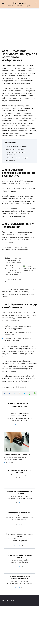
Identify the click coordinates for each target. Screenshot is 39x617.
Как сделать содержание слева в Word (19, 535)
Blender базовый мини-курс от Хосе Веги (19, 492)
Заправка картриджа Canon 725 (17, 454)
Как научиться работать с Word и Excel (19, 556)
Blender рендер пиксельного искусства (19, 514)
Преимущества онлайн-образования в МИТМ (19, 415)
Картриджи (19, 3)
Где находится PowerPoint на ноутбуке (19, 471)
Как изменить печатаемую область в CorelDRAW (19, 578)
